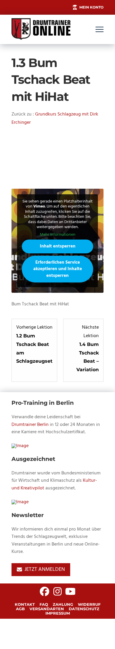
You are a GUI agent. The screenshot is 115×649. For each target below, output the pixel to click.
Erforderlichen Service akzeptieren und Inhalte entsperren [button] (57, 269)
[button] (100, 30)
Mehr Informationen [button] (57, 234)
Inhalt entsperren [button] (57, 246)
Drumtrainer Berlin (30, 425)
